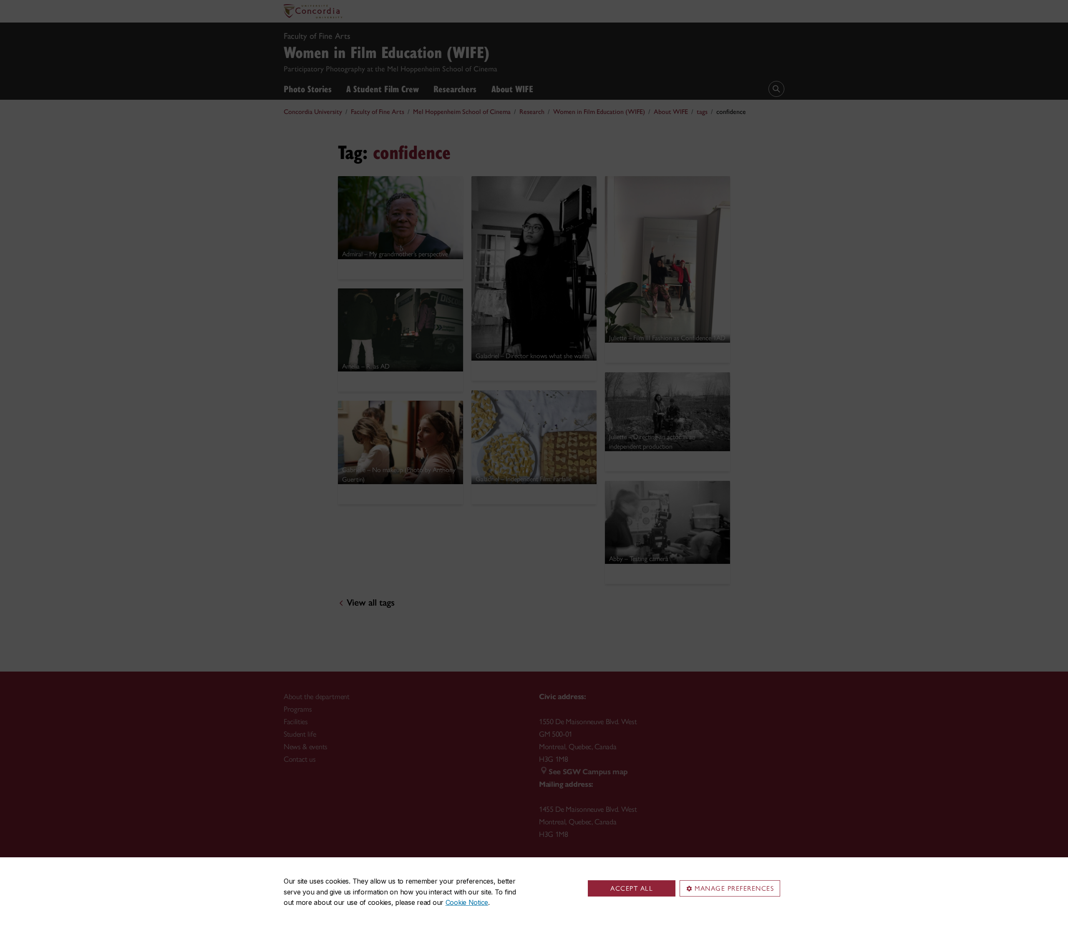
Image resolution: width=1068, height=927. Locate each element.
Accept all (631, 888)
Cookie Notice (467, 902)
